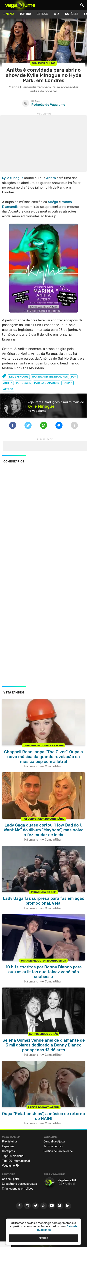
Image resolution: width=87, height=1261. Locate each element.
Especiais (8, 1146)
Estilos (42, 14)
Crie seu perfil (10, 1179)
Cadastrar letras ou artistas (19, 1184)
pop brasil (23, 382)
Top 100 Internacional (16, 1161)
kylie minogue (19, 376)
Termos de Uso (53, 1146)
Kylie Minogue (12, 178)
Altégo (53, 202)
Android (70, 1184)
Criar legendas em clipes (17, 1188)
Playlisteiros (10, 1141)
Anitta (51, 178)
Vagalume (20, 5)
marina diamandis (46, 382)
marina (67, 382)
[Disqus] (43, 521)
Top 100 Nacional (13, 1156)
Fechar (43, 1238)
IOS (60, 1184)
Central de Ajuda (54, 1141)
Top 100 (25, 14)
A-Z (56, 14)
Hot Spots (8, 1151)
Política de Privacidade (58, 1151)
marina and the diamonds (50, 376)
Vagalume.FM (10, 1165)
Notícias (71, 14)
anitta (8, 382)
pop (73, 376)
